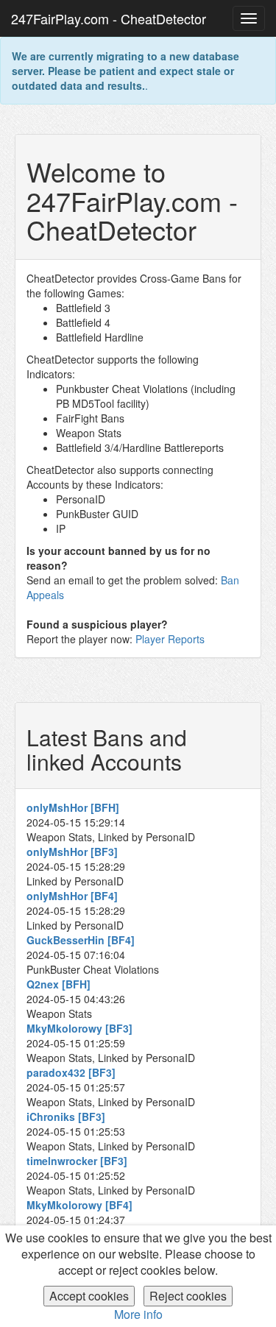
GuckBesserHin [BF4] (80, 940)
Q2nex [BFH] (58, 984)
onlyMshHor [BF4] (72, 895)
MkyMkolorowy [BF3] (79, 1028)
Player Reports (170, 638)
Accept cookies (89, 1295)
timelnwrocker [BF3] (76, 1160)
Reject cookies (188, 1295)
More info (138, 1314)
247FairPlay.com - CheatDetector (108, 18)
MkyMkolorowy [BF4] (79, 1204)
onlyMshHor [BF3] (72, 851)
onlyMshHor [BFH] (72, 807)
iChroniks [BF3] (65, 1116)
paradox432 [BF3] (71, 1072)
